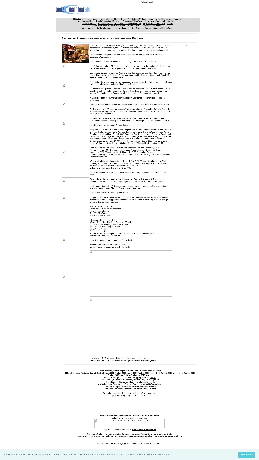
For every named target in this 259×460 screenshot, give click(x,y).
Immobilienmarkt (123, 28)
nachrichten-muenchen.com (123, 418)
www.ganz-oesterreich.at (170, 436)
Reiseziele (166, 19)
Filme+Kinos (120, 19)
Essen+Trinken (91, 19)
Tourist (150, 19)
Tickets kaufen (133, 26)
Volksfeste (137, 21)
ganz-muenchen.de (93, 28)
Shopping (177, 19)
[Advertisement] (147, 9)
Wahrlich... (171, 21)
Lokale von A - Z (98, 358)
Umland (142, 19)
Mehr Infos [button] (163, 454)
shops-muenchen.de (153, 443)
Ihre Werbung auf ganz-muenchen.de (114, 23)
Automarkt (109, 28)
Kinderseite (149, 21)
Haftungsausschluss (130, 393)
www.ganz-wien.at (127, 436)
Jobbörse (136, 28)
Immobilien (95, 21)
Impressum (151, 393)
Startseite (107, 393)
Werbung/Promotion (148, 2)
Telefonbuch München (151, 28)
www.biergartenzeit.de (145, 382)
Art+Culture (133, 19)
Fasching (117, 21)
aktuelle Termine (89, 23)
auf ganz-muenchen (113, 26)
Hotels (158, 19)
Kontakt (170, 23)
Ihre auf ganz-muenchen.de (129, 395)
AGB (143, 393)
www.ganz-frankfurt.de (141, 434)
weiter (152, 377)
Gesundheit (160, 21)
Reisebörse (167, 28)
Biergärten (127, 21)
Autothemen (83, 21)
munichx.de (142, 418)
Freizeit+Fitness (107, 19)
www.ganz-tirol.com (147, 436)
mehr (153, 360)
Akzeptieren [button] (247, 454)
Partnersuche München (151, 26)
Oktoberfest (106, 21)
